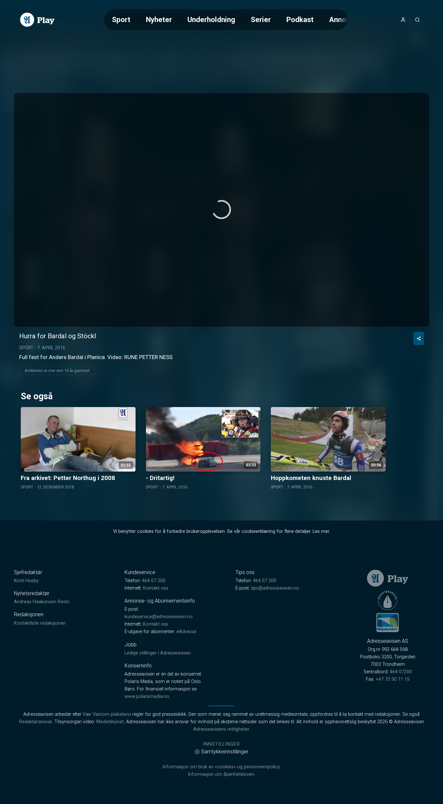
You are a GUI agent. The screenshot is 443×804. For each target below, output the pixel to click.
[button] (221, 209)
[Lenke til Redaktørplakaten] (387, 600)
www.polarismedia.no (147, 696)
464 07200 (401, 672)
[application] (221, 210)
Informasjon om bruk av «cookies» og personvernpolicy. (221, 767)
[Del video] (418, 338)
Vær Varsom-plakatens (107, 714)
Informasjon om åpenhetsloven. (221, 774)
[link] (37, 20)
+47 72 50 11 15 (393, 679)
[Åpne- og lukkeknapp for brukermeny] (403, 19)
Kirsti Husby (26, 580)
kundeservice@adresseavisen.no (159, 616)
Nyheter (159, 19)
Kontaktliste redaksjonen (40, 623)
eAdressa (186, 631)
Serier (261, 19)
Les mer (321, 531)
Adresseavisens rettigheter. (221, 729)
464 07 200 (153, 580)
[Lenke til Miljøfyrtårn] (388, 622)
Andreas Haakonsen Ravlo (41, 602)
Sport (121, 19)
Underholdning (211, 19)
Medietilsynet (110, 722)
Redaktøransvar (35, 722)
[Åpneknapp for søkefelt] (417, 19)
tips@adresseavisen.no (275, 588)
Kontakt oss (155, 588)
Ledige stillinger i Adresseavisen (158, 653)
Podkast (300, 19)
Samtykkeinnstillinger (224, 752)
